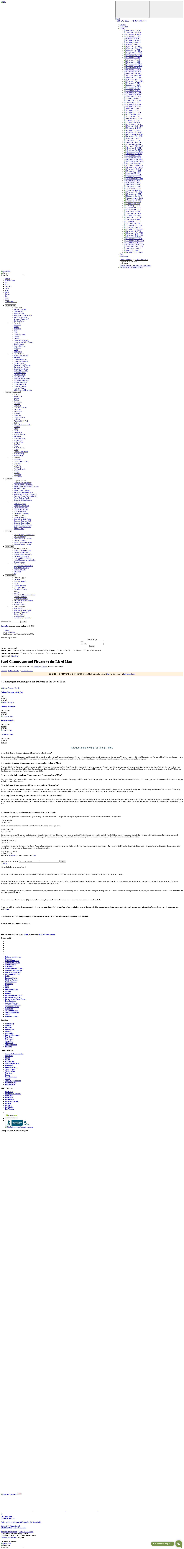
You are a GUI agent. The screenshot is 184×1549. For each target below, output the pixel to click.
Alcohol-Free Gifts (20, 309)
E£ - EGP (137, 96)
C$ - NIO (137, 173)
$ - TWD (138, 223)
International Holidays (21, 568)
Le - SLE (137, 207)
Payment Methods (20, 585)
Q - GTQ (137, 108)
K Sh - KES (138, 126)
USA (7, 284)
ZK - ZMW (138, 252)
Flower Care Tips (19, 570)
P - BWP (138, 75)
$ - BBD (137, 62)
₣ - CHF (137, 83)
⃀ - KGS (137, 128)
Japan (7, 290)
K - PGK (137, 182)
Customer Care (10, 575)
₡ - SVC (137, 211)
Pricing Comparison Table (22, 527)
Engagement (18, 402)
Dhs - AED (138, 48)
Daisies (16, 327)
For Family (17, 465)
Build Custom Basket (21, 317)
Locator (7, 279)
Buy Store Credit (19, 488)
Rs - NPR (137, 177)
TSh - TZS (138, 225)
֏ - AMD (138, 52)
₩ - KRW (138, 132)
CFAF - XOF (139, 244)
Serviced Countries (20, 540)
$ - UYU (137, 231)
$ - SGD (137, 206)
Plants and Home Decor (22, 378)
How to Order (18, 608)
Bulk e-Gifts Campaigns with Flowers (26, 486)
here (109, 674)
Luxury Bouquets (19, 334)
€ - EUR (137, 30)
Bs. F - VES (138, 235)
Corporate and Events (21, 369)
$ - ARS (137, 58)
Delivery (8, 531)
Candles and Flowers (21, 361)
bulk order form (129, 674)
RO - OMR (139, 179)
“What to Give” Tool (21, 421)
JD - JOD (137, 124)
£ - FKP (138, 100)
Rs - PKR (137, 186)
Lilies (15, 332)
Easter (16, 431)
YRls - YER (138, 246)
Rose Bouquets (19, 344)
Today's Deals (18, 311)
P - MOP (138, 158)
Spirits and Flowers (20, 382)
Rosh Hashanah (19, 448)
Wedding (17, 419)
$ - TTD (137, 221)
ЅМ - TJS (137, 215)
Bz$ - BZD (138, 79)
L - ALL (137, 50)
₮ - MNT (138, 156)
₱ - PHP (137, 184)
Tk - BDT (138, 64)
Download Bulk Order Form (23, 485)
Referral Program (19, 562)
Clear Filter (15, 656)
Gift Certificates (19, 321)
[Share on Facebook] (9, 1494)
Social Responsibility (21, 599)
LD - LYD (138, 144)
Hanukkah (17, 436)
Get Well (17, 404)
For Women (18, 477)
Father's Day (18, 432)
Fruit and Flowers (20, 373)
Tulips (16, 350)
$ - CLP (137, 85)
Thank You (17, 415)
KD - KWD (139, 134)
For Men (16, 473)
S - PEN (137, 181)
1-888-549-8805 (122, 21)
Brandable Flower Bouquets (23, 492)
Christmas (17, 427)
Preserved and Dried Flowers (23, 342)
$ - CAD (137, 32)
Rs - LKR (137, 142)
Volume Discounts (20, 517)
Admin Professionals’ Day (22, 425)
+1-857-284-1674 (139, 21)
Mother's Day (18, 442)
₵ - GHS (137, 104)
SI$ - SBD (138, 200)
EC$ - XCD (138, 243)
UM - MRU (139, 159)
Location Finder (19, 616)
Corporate (9, 479)
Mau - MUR (139, 161)
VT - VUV (138, 239)
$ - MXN (138, 163)
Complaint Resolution (21, 508)
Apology (17, 398)
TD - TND (138, 217)
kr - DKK (138, 93)
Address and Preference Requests (25, 494)
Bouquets (17, 357)
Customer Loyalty (20, 504)
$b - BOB (138, 71)
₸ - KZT (137, 138)
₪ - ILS (136, 38)
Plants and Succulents (21, 340)
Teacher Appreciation (21, 452)
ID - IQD (138, 118)
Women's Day (18, 455)
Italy (6, 296)
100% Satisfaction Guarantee (23, 601)
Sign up (62, 861)
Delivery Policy (19, 614)
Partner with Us (19, 529)
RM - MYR (139, 165)
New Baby (17, 409)
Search (24, 621)
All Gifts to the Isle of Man (23, 315)
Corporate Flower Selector (22, 483)
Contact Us (17, 579)
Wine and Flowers (20, 388)
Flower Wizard (10, 281)
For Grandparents (19, 469)
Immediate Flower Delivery (23, 554)
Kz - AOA (138, 56)
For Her (16, 471)
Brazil (7, 292)
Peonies (16, 338)
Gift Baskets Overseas (9, 1537)
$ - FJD (136, 98)
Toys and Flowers (20, 384)
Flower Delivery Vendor (22, 498)
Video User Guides (20, 589)
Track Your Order (19, 587)
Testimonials (18, 602)
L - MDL (138, 148)
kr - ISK (136, 120)
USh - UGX (138, 229)
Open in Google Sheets (143, 266)
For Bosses (17, 459)
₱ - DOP (137, 94)
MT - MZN (138, 167)
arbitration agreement (47, 934)
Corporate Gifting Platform (23, 500)
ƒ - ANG (139, 54)
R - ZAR (137, 248)
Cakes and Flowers (20, 359)
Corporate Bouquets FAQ (22, 521)
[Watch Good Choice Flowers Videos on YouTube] (49, 1511)
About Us (17, 593)
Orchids (16, 336)
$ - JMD (137, 122)
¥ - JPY (136, 44)
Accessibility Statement (9, 1532)
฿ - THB (137, 213)
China (7, 288)
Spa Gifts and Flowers (21, 380)
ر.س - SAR (138, 198)
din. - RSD (138, 196)
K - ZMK (135, 250)
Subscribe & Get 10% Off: (10, 861)
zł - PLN (137, 188)
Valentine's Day (19, 454)
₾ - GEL (137, 102)
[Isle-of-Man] (5, 271)
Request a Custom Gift (21, 319)
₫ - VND (137, 237)
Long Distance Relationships (23, 566)
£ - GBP (137, 36)
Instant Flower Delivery (22, 490)
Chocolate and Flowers (21, 367)
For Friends (17, 467)
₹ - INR (136, 116)
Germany (8, 286)
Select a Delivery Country (22, 544)
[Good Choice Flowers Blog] (17, 1511)
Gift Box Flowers (19, 375)
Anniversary (18, 396)
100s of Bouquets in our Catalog (24, 560)
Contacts (4, 863)
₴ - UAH (137, 227)
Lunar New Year (19, 438)
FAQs (16, 583)
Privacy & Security (20, 581)
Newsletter (17, 571)
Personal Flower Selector (22, 552)
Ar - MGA (138, 150)
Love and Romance (20, 408)
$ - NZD (137, 46)
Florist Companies (20, 511)
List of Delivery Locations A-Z (24, 535)
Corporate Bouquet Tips (22, 523)
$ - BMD (138, 68)
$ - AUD (137, 40)
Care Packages (19, 363)
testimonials (13, 855)
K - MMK (138, 154)
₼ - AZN (137, 60)
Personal (36, 666)
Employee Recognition (21, 506)
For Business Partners (21, 461)
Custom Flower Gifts (21, 371)
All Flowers (18, 352)
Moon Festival (18, 440)
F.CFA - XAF (139, 241)
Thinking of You (19, 417)
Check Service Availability (23, 539)
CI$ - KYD (138, 136)
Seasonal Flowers (19, 346)
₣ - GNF (137, 106)
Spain (7, 298)
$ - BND (137, 70)
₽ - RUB (137, 34)
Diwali (16, 429)
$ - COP (137, 89)
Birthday (16, 400)
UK (6, 282)
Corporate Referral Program (23, 525)
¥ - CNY (137, 87)
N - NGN (137, 171)
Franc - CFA (138, 81)
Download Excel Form (128, 266)
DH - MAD (139, 146)
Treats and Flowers (20, 386)
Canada (7, 294)
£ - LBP (137, 140)
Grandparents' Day (20, 434)
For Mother (17, 475)
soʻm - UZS (138, 233)
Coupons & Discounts (21, 556)
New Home (18, 411)
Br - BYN (138, 77)
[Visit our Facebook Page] (82, 1511)
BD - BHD (138, 66)
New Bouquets (19, 313)
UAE (7, 300)
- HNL (136, 110)
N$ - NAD (138, 169)
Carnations (17, 325)
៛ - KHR (137, 130)
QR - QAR (138, 192)
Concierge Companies (21, 513)
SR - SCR (137, 202)
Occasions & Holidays (13, 392)
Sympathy (17, 413)
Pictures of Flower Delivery (23, 558)
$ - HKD (137, 42)
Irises (15, 330)
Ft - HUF (137, 112)
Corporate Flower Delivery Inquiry (25, 496)
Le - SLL (137, 209)
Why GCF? (9, 546)
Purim (16, 446)
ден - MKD (139, 152)
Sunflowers (17, 348)
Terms (26, 934)
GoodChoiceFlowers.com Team (24, 595)
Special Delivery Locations (23, 542)
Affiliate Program (19, 604)
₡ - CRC (137, 91)
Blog (15, 573)
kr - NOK (138, 175)
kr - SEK (137, 204)
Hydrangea (17, 329)
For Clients (17, 463)
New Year (17, 444)
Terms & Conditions (20, 597)
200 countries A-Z (11, 302)
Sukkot (16, 450)
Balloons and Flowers (21, 355)
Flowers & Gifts (11, 305)
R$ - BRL (138, 73)
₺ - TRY (137, 219)
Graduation (17, 406)
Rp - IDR (137, 114)
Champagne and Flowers (22, 365)
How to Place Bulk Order (22, 519)
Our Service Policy (20, 537)
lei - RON (138, 194)
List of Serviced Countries (22, 618)
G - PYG (137, 190)
